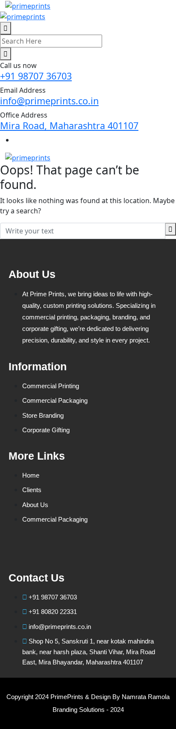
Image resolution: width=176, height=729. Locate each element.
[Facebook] (19, 550)
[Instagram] (114, 550)
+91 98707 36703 (36, 76)
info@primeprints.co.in (49, 100)
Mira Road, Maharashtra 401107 (69, 125)
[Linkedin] (51, 550)
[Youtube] (82, 550)
